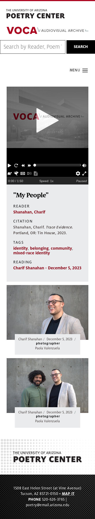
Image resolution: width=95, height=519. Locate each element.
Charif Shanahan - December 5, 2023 (47, 268)
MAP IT (68, 494)
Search (81, 47)
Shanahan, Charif (29, 212)
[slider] (34, 165)
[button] (10, 165)
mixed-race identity (31, 253)
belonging (39, 248)
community (61, 248)
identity (20, 248)
